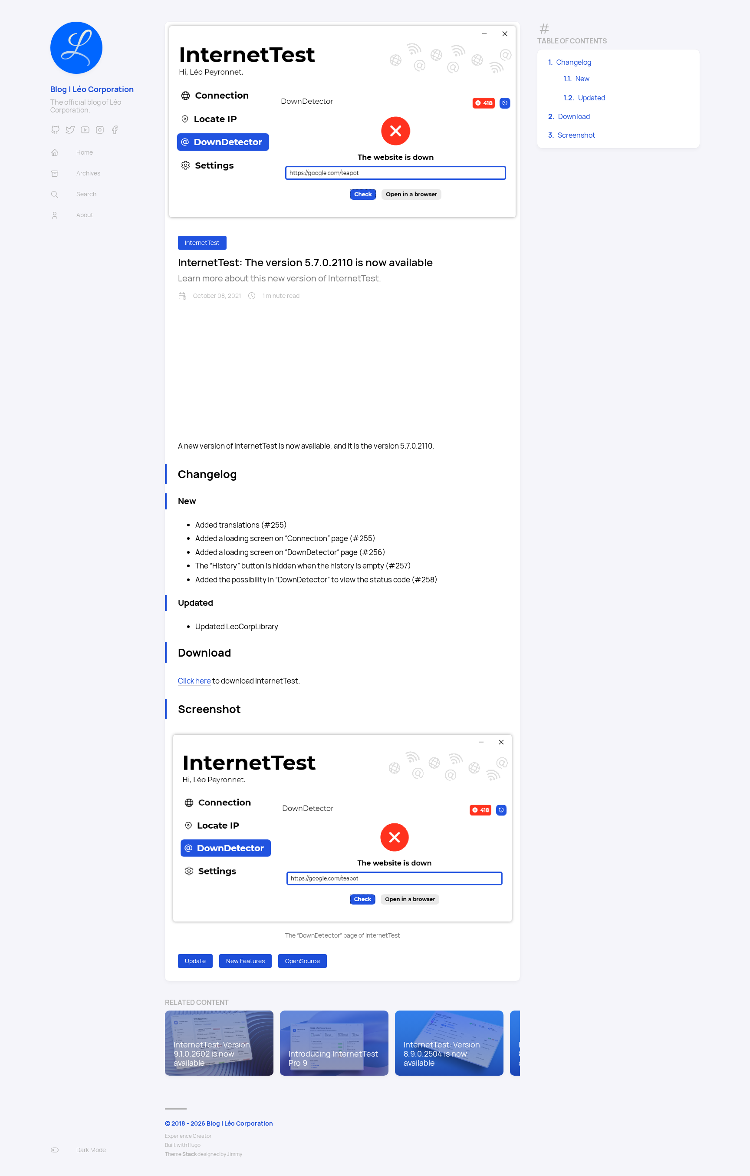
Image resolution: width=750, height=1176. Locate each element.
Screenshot (576, 135)
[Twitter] (70, 132)
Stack (189, 1154)
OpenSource (302, 961)
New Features (245, 961)
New (582, 78)
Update (195, 961)
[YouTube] (85, 132)
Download (574, 116)
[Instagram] (100, 132)
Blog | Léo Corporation (92, 89)
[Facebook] (114, 132)
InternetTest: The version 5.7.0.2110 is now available (305, 262)
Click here (194, 681)
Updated (591, 97)
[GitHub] (55, 132)
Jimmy (234, 1154)
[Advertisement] (342, 365)
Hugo (194, 1145)
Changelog (573, 62)
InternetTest (202, 242)
